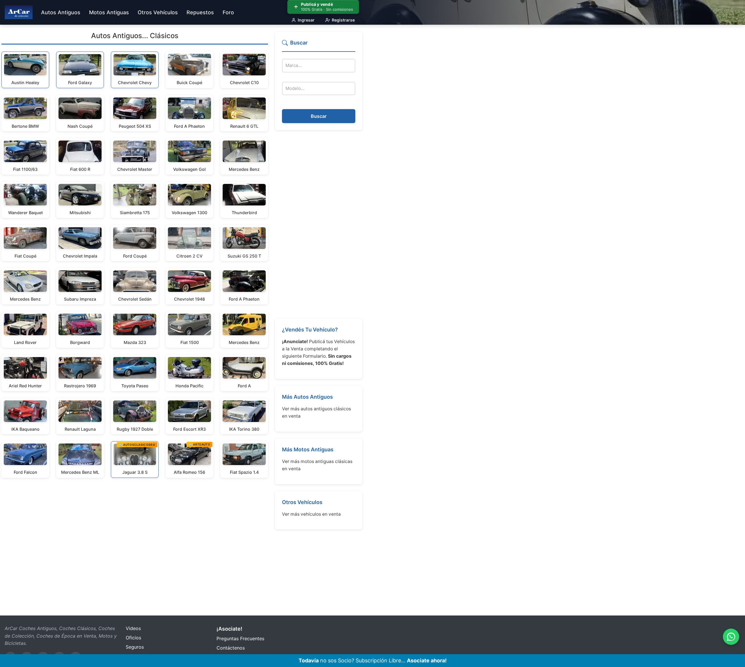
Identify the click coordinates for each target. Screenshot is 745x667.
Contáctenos (231, 648)
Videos (133, 628)
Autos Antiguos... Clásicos (134, 35)
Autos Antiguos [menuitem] (60, 12)
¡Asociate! (229, 629)
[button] (318, 45)
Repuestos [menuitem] (200, 12)
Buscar (319, 116)
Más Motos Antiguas (308, 449)
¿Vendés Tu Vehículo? (310, 330)
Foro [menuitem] (228, 12)
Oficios (133, 638)
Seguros (135, 647)
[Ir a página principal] (19, 12)
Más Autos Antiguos (307, 397)
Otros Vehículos (302, 502)
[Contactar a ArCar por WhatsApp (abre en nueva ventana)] (731, 637)
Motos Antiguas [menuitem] (109, 12)
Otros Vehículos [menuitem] (158, 12)
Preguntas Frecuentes (240, 638)
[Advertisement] (318, 224)
